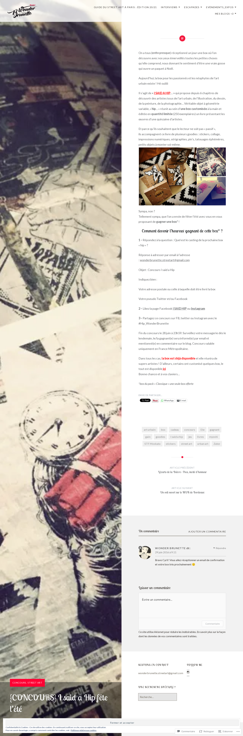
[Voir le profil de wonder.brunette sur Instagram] (188, 672)
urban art (202, 443)
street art (35, 682)
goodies (160, 436)
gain (147, 436)
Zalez (217, 443)
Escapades (192, 7)
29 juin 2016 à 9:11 (165, 552)
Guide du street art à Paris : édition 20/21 (125, 7)
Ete (202, 429)
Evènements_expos (220, 7)
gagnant (214, 429)
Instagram (198, 308)
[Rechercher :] (157, 696)
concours (19, 682)
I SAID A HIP (162, 93)
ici (164, 369)
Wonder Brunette (170, 548)
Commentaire (212, 623)
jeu (190, 436)
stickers (171, 443)
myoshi (213, 436)
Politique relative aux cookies (84, 730)
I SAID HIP (180, 308)
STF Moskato (152, 443)
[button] (168, 176)
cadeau (175, 429)
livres (200, 436)
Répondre (221, 548)
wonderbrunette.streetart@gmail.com (165, 260)
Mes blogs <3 (224, 13)
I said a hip (176, 436)
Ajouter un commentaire (207, 531)
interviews (169, 7)
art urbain (150, 429)
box (163, 429)
